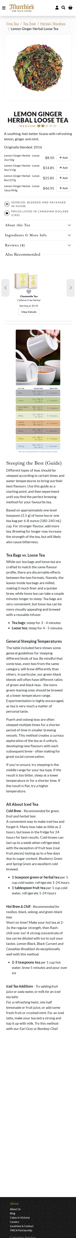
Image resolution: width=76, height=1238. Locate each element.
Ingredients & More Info (26, 235)
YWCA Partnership (21, 1230)
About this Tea (17, 225)
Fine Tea (12, 24)
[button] (5, 288)
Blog (12, 1213)
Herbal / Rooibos (52, 24)
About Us (15, 1209)
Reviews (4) (15, 245)
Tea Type (29, 24)
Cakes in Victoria (20, 1217)
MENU (4, 8)
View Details (29, 311)
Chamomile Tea (29, 296)
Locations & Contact (22, 1226)
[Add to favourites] (28, 292)
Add (65, 157)
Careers (14, 1221)
